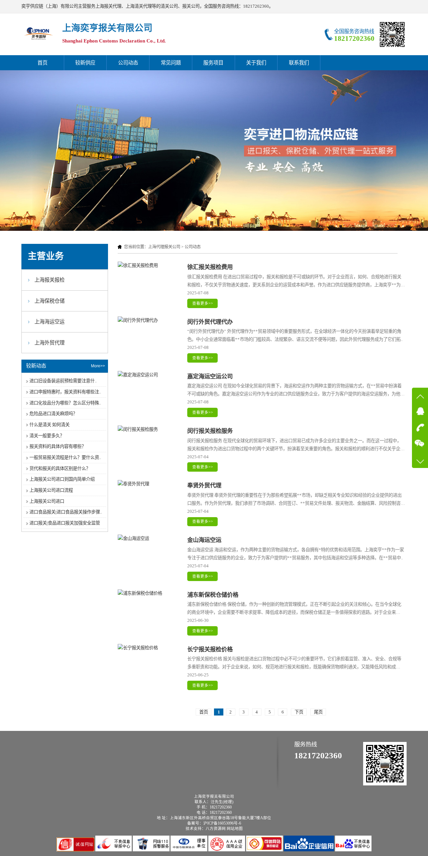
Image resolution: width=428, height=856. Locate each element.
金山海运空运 (204, 540)
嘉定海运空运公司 (210, 376)
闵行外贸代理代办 (210, 322)
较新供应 (85, 63)
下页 (299, 712)
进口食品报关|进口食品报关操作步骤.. (65, 511)
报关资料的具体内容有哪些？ (57, 446)
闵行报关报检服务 (210, 431)
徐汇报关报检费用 (210, 267)
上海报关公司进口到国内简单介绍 (62, 479)
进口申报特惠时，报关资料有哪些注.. (65, 391)
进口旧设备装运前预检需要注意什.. (63, 380)
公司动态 (128, 63)
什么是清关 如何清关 (49, 424)
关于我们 (256, 63)
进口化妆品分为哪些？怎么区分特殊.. (65, 402)
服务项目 (213, 63)
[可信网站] (265, 849)
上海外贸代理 (49, 343)
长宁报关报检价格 (210, 649)
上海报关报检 (49, 280)
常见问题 (171, 63)
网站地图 (235, 829)
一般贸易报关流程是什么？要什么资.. (65, 457)
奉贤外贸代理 (204, 485)
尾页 (318, 712)
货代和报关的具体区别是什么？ (59, 468)
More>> (98, 366)
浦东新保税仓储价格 (212, 595)
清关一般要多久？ (46, 435)
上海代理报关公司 (164, 247)
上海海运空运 (49, 321)
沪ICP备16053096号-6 (222, 823)
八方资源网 (216, 829)
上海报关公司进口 (46, 501)
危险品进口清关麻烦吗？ (53, 413)
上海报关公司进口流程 (51, 490)
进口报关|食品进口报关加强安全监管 (64, 523)
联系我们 (299, 63)
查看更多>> (202, 303)
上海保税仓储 (49, 301)
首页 (42, 63)
